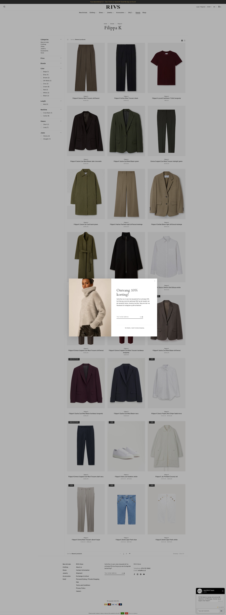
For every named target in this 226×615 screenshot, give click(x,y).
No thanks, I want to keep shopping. (134, 328)
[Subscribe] (141, 317)
